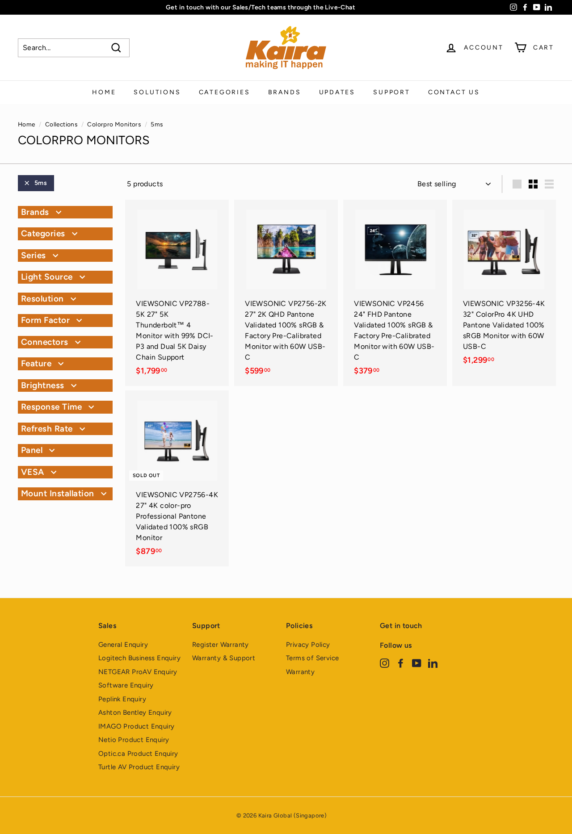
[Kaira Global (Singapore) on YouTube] (416, 663)
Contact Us (454, 92)
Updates (337, 92)
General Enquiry (123, 645)
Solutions (157, 92)
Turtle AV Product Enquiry (139, 767)
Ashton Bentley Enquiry (135, 712)
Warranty (300, 672)
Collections (61, 124)
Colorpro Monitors (114, 124)
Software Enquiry (125, 685)
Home (104, 92)
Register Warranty (220, 645)
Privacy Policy (308, 645)
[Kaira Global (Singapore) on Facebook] (400, 663)
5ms (40, 183)
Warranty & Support (223, 658)
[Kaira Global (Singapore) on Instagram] (384, 663)
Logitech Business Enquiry (139, 658)
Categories (224, 92)
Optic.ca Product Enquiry (138, 754)
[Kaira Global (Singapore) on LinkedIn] (432, 663)
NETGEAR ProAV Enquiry (137, 672)
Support (391, 92)
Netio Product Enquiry (133, 740)
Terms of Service (312, 658)
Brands (284, 92)
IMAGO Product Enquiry (136, 726)
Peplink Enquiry (122, 699)
